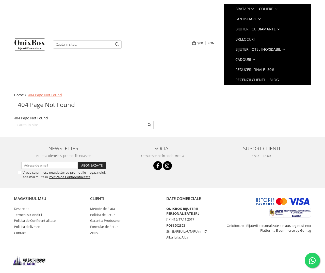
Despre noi (22, 208)
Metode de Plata (102, 208)
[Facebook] (157, 165)
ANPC (94, 232)
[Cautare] (117, 44)
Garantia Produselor (105, 220)
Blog (274, 79)
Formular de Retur (104, 226)
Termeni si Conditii (28, 214)
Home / (20, 95)
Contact (20, 232)
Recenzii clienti (250, 79)
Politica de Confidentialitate (69, 177)
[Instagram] (167, 165)
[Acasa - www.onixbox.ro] (29, 44)
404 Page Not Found (45, 95)
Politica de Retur (102, 214)
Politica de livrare (27, 226)
